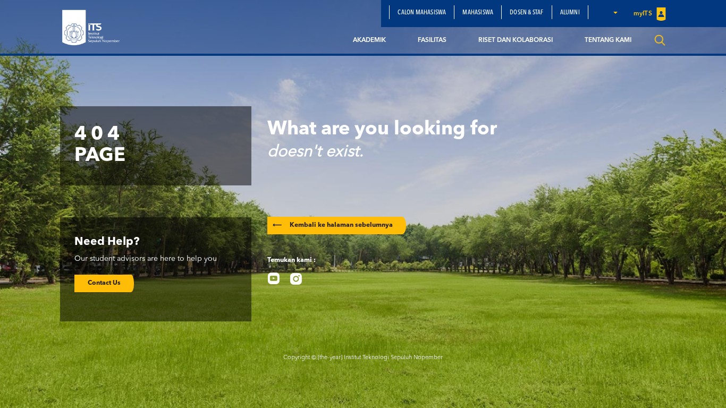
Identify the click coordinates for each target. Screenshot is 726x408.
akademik (369, 40)
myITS (644, 14)
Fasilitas (432, 40)
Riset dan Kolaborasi (515, 40)
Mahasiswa (477, 13)
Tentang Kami (608, 40)
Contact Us (104, 283)
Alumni (570, 13)
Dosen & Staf (526, 13)
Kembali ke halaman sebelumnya (333, 225)
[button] (615, 12)
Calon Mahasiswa (422, 13)
